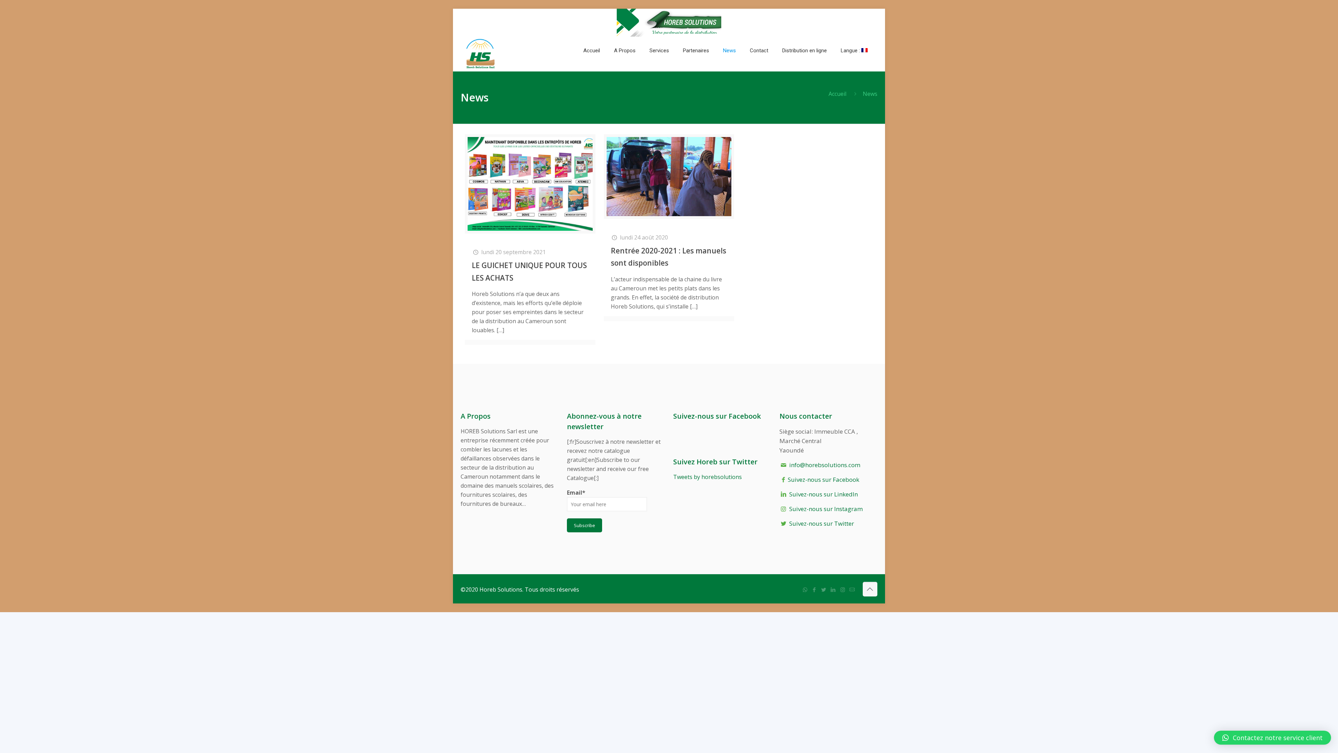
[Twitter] (824, 589)
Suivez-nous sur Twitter (821, 523)
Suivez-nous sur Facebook (823, 480)
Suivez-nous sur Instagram (826, 509)
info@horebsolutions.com (824, 465)
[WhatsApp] (805, 589)
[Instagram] (842, 589)
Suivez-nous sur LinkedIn (823, 494)
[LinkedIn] (833, 589)
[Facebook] (814, 589)
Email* (576, 492)
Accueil (837, 94)
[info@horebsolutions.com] (852, 589)
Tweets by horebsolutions (707, 477)
